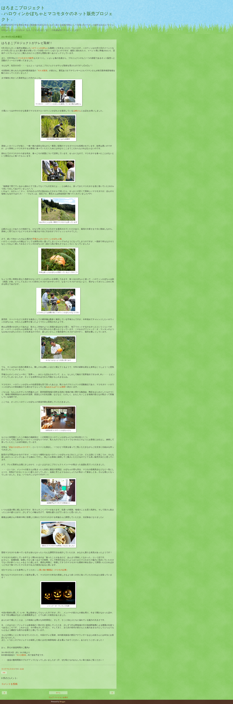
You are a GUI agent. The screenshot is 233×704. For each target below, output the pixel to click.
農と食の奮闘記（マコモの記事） (53, 569)
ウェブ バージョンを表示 (58, 697)
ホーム (58, 693)
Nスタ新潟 (42, 70)
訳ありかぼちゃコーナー (19, 447)
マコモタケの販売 (25, 58)
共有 (4, 672)
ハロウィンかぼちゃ (39, 48)
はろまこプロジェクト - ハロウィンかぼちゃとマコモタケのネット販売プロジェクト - (57, 13)
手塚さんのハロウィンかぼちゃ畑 (47, 238)
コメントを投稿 (9, 683)
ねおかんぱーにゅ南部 (55, 386)
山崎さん (77, 110)
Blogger (62, 701)
